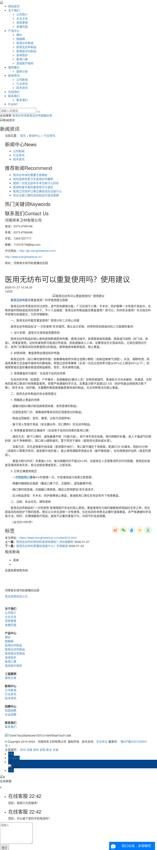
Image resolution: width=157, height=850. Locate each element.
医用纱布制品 (25, 43)
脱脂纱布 (46, 115)
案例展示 (14, 67)
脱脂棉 (20, 39)
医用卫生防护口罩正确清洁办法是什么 (37, 191)
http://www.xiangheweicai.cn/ (23, 257)
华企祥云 (102, 741)
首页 (23, 135)
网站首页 (14, 6)
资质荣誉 (22, 22)
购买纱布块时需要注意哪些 (30, 175)
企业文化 (22, 18)
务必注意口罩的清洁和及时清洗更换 (36, 195)
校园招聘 (10, 710)
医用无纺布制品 (26, 47)
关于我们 (14, 10)
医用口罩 (22, 59)
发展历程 (22, 26)
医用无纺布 (34, 115)
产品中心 (14, 31)
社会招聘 (10, 714)
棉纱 (19, 35)
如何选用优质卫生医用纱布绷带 (33, 179)
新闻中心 (34, 135)
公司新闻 (22, 79)
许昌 (55, 750)
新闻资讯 (14, 75)
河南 (29, 750)
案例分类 (22, 71)
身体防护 (22, 55)
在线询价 (14, 92)
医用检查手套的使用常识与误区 (33, 187)
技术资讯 (22, 88)
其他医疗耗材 (25, 63)
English (13, 104)
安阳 (42, 750)
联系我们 (14, 96)
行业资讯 (22, 83)
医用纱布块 (19, 115)
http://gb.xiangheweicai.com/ (37, 251)
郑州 (36, 750)
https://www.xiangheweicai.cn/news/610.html (47, 538)
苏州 (23, 750)
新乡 (49, 750)
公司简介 (22, 14)
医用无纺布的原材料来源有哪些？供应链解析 (45, 542)
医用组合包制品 (26, 51)
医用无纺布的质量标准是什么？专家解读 (42, 546)
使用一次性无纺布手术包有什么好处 (36, 183)
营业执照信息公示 (16, 596)
